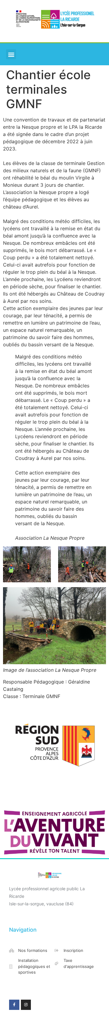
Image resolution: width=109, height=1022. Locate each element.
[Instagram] (26, 1005)
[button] (11, 54)
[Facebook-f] (14, 1005)
